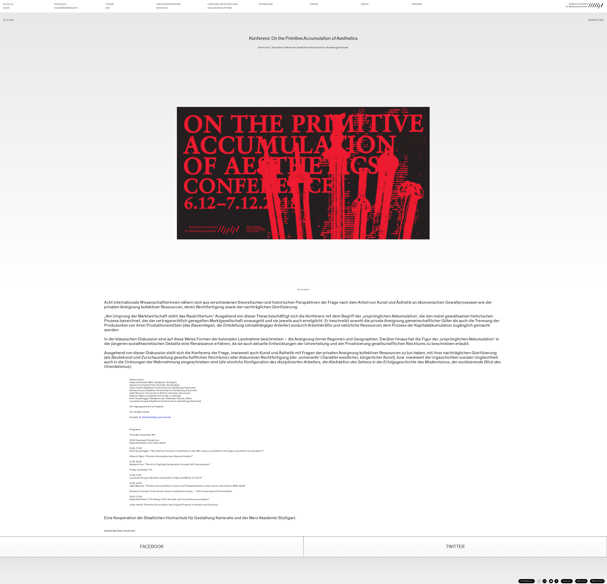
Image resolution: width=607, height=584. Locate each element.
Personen (417, 4)
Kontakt (314, 4)
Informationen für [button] (526, 581)
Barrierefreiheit (597, 581)
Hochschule (60, 4)
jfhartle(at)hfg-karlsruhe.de (156, 417)
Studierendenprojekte (66, 8)
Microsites (162, 8)
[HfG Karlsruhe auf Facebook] (556, 581)
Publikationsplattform (220, 8)
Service (365, 4)
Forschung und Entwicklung (223, 4)
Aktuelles (8, 4)
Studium (109, 4)
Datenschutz (581, 581)
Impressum (567, 581)
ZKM (107, 8)
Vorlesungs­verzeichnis (168, 4)
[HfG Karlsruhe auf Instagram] (551, 581)
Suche (6, 8)
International (266, 4)
